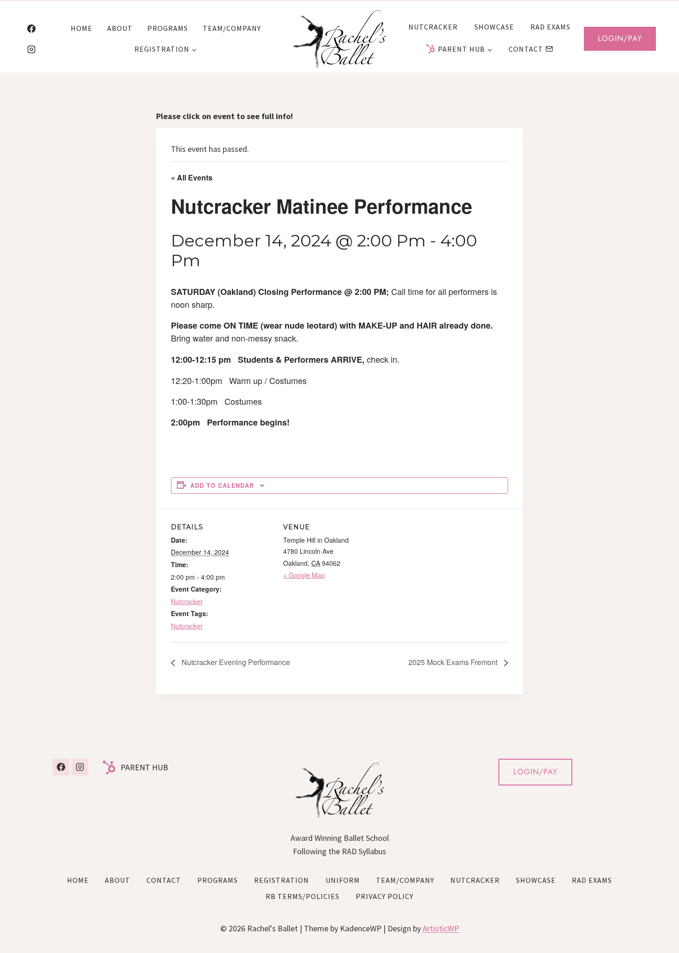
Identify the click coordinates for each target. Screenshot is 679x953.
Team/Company (232, 28)
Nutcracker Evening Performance (235, 662)
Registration (281, 880)
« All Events (191, 177)
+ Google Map (304, 575)
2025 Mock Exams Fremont (453, 662)
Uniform (343, 880)
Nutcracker (433, 26)
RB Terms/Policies (303, 896)
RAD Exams (550, 26)
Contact (526, 49)
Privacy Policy (384, 896)
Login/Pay (620, 38)
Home (81, 28)
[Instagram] (31, 49)
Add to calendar (222, 485)
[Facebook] (31, 28)
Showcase (494, 26)
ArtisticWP (441, 928)
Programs (167, 28)
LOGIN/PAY (535, 772)
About (120, 28)
